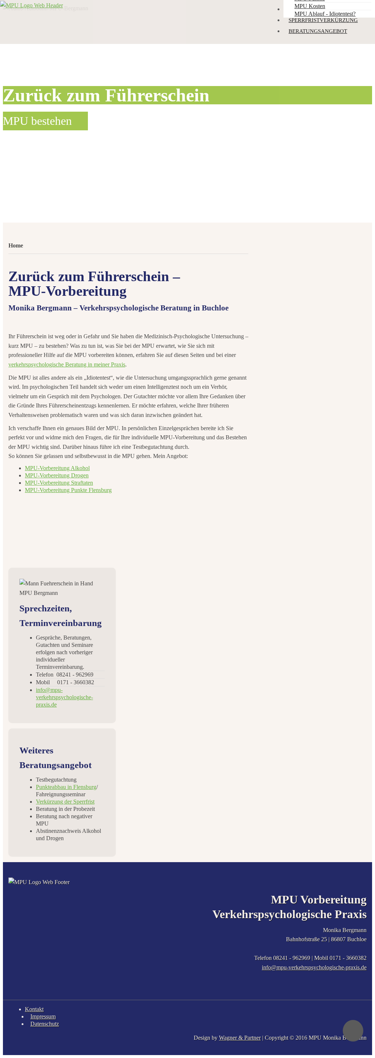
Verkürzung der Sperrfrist (65, 801)
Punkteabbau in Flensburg (66, 787)
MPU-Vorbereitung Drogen (57, 475)
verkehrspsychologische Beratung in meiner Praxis (66, 364)
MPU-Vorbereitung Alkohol (57, 468)
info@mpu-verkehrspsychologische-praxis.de (314, 967)
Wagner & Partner (240, 1038)
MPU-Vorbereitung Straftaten (59, 483)
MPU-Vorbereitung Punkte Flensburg (68, 490)
